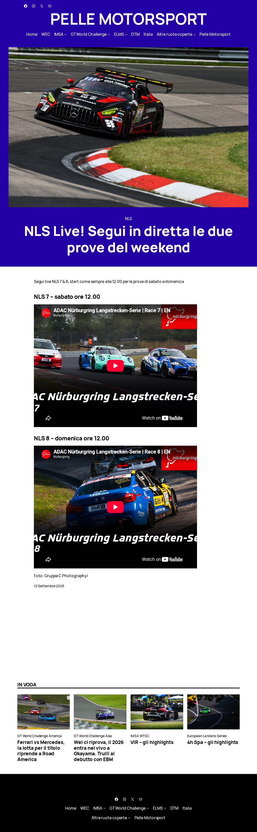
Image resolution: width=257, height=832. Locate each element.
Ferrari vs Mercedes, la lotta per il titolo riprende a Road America (41, 750)
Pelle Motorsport (128, 18)
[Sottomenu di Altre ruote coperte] (194, 34)
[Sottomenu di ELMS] (126, 34)
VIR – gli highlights (152, 742)
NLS (128, 218)
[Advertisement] (128, 635)
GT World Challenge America (39, 735)
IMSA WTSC (140, 735)
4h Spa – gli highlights (212, 742)
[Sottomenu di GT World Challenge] (109, 34)
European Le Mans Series (207, 735)
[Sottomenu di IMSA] (65, 34)
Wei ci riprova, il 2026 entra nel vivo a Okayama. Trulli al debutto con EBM (99, 750)
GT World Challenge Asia (93, 735)
